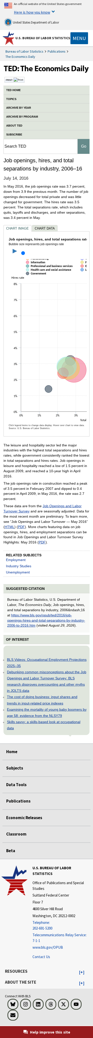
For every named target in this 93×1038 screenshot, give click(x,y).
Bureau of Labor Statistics (24, 51)
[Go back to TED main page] (46, 70)
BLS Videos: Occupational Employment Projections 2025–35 (47, 663)
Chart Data (45, 228)
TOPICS (11, 99)
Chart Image (17, 228)
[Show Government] (37, 278)
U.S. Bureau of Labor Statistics (42, 38)
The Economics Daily (20, 56)
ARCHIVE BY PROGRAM (22, 116)
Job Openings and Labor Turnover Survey (42, 508)
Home (11, 751)
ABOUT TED (14, 125)
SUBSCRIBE (14, 134)
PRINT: (10, 80)
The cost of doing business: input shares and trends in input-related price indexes (42, 700)
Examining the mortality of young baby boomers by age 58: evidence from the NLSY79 (47, 712)
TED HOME (13, 90)
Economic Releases (24, 817)
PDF (21, 527)
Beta (10, 850)
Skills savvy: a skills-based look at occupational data (43, 725)
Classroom (16, 834)
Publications (56, 51)
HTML (9, 527)
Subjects (14, 768)
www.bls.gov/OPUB (47, 947)
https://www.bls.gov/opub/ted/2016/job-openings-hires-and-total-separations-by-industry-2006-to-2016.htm (46, 620)
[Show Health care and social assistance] (49, 274)
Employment (16, 560)
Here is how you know (32, 12)
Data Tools (16, 784)
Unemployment (18, 572)
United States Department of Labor (35, 22)
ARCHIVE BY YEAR (18, 107)
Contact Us (41, 956)
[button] (81, 972)
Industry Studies (18, 566)
